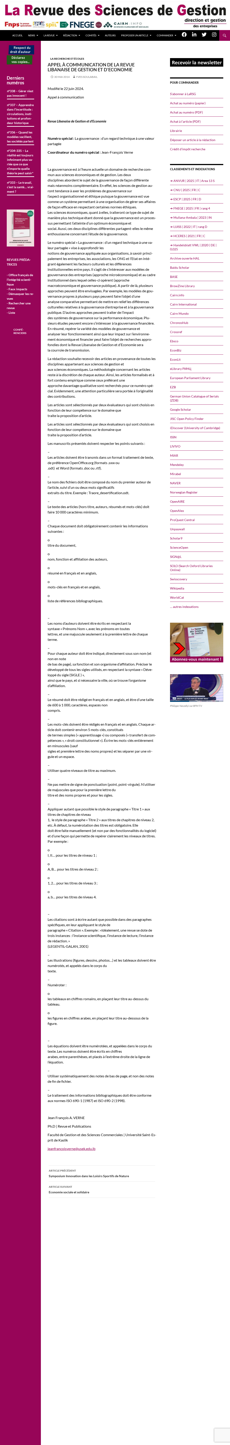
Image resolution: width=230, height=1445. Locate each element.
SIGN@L (175, 557)
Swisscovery (178, 579)
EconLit (175, 359)
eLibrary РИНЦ (180, 369)
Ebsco (174, 341)
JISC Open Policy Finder (187, 419)
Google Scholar (180, 409)
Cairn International (183, 304)
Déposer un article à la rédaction (192, 140)
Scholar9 (176, 538)
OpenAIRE (177, 501)
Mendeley (177, 465)
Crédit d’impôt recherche (187, 149)
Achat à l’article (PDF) (185, 121)
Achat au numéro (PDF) (186, 112)
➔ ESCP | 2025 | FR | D (185, 199)
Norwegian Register (184, 492)
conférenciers (19, 331)
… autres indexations (184, 607)
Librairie (176, 131)
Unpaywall (177, 529)
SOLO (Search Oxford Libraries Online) (191, 568)
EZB (173, 387)
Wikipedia (177, 588)
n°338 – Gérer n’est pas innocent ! (20, 93)
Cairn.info (177, 295)
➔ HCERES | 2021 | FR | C (187, 236)
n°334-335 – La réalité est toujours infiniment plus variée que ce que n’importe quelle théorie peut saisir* (20, 162)
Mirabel (175, 474)
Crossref (176, 332)
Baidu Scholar (179, 267)
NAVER (175, 483)
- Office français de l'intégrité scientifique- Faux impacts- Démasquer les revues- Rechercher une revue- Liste (20, 293)
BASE (174, 277)
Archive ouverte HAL (184, 258)
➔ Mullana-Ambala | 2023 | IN (191, 217)
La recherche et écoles (67, 58)
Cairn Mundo (179, 313)
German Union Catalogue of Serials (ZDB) (194, 398)
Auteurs (110, 35)
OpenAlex (177, 511)
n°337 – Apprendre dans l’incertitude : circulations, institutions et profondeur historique (20, 114)
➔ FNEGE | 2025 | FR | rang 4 (190, 208)
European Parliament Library (190, 378)
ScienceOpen (179, 547)
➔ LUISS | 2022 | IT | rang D (188, 227)
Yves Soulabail (86, 77)
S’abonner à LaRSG (183, 94)
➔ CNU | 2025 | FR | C (185, 190)
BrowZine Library (182, 286)
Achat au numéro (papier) (188, 103)
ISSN (173, 437)
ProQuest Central (182, 520)
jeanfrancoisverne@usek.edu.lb (71, 1148)
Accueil (17, 35)
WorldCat (177, 597)
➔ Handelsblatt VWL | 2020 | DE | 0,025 (193, 247)
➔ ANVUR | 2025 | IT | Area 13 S (192, 181)
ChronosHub (179, 323)
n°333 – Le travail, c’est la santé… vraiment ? (20, 187)
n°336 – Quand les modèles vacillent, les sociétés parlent (20, 136)
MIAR (174, 455)
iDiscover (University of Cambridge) (195, 428)
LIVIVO (175, 446)
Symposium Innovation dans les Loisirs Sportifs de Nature (89, 1173)
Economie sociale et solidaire (69, 1189)
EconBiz (175, 350)
